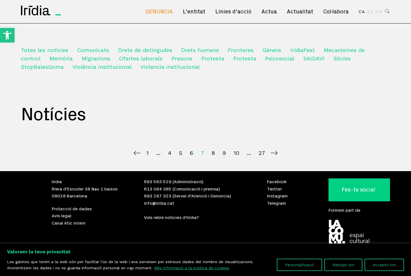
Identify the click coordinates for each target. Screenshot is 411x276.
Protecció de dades (72, 209)
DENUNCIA (159, 12)
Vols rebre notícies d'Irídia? (171, 217)
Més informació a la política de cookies (191, 268)
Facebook (277, 182)
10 (236, 153)
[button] (7, 35)
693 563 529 (157, 182)
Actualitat (300, 12)
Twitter (274, 189)
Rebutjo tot (343, 265)
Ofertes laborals (140, 58)
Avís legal (61, 216)
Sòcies (342, 58)
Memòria (61, 58)
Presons (181, 58)
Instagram (277, 196)
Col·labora (336, 12)
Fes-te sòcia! (358, 190)
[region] (205, 260)
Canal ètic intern (69, 223)
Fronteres (241, 50)
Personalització (299, 265)
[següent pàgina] (274, 153)
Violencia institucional (170, 66)
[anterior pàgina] (137, 153)
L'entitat (194, 12)
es (370, 12)
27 (262, 153)
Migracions (96, 58)
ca (362, 12)
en (379, 12)
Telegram (276, 203)
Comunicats (93, 50)
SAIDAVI (314, 58)
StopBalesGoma (42, 66)
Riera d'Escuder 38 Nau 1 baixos (84, 189)
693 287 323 (157, 196)
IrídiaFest (302, 50)
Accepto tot (384, 265)
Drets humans (200, 50)
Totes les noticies (44, 50)
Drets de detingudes (145, 50)
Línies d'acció (233, 12)
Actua (269, 12)
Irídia (57, 182)
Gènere (272, 50)
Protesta (212, 58)
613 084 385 (157, 189)
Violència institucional (102, 66)
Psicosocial (279, 58)
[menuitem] (159, 11)
